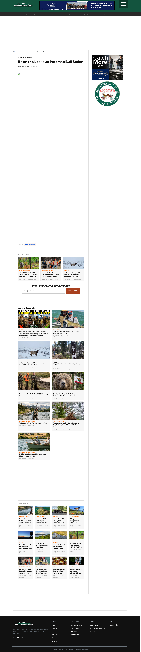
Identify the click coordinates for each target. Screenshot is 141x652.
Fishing (32, 14)
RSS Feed (74, 631)
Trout (53, 631)
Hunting (24, 14)
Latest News (94, 625)
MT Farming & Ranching (98, 628)
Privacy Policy (114, 625)
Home (16, 14)
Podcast (41, 14)
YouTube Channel (77, 625)
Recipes (85, 14)
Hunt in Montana (25, 57)
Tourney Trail (96, 14)
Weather (76, 14)
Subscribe (72, 291)
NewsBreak (75, 635)
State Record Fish (111, 14)
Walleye (54, 635)
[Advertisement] (69, 33)
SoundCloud (75, 628)
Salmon (54, 638)
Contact (124, 14)
